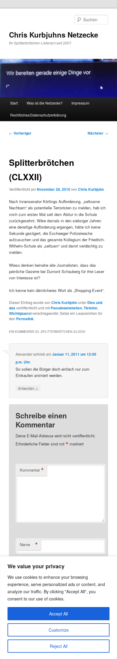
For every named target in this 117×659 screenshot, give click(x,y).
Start (14, 102)
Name (29, 544)
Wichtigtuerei (20, 313)
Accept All (58, 614)
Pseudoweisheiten (66, 308)
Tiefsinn (90, 308)
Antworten (28, 388)
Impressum (80, 102)
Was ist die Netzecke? (45, 102)
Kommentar (32, 470)
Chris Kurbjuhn (91, 189)
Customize (59, 630)
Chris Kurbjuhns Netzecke (53, 34)
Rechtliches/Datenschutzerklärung (38, 114)
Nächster (98, 133)
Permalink (25, 318)
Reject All (59, 646)
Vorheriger (20, 133)
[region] (58, 607)
